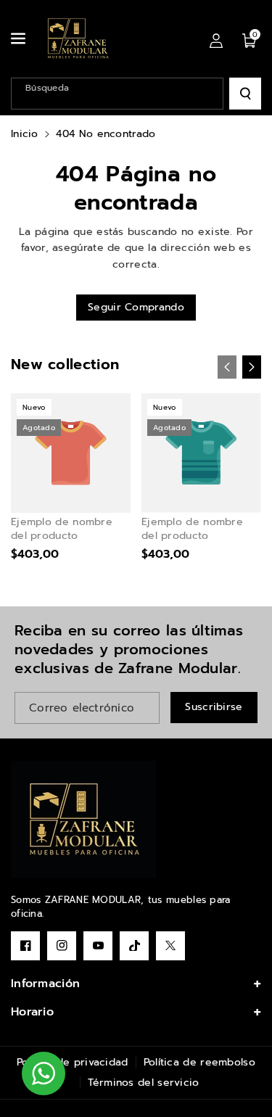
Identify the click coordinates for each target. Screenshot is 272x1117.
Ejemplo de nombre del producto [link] (61, 529)
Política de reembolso (199, 1062)
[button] (19, 38)
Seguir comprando (136, 307)
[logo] (83, 819)
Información (45, 983)
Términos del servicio (143, 1082)
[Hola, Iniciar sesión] (216, 40)
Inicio (24, 133)
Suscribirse (213, 706)
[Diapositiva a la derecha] (251, 367)
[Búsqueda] (245, 94)
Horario (32, 1012)
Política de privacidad (72, 1062)
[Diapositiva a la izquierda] (227, 367)
